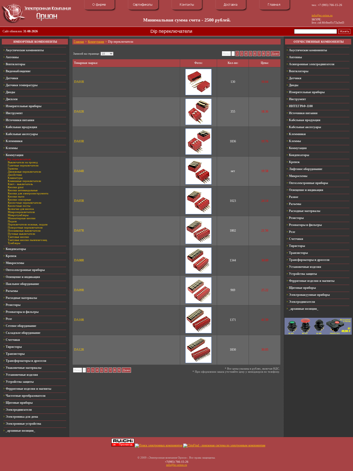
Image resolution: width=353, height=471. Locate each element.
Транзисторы (15, 354)
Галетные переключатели (23, 165)
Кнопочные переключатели (24, 202)
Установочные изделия (22, 375)
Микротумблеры (18, 215)
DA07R (79, 230)
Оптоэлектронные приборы (25, 270)
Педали (12, 221)
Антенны (12, 57)
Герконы (13, 168)
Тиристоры (14, 347)
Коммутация (15, 155)
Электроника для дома (22, 416)
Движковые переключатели (24, 171)
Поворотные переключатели (25, 227)
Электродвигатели (19, 409)
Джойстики (15, 174)
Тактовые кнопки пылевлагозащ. (28, 239)
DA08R (79, 260)
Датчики (12, 78)
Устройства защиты (20, 382)
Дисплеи (12, 99)
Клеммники (14, 141)
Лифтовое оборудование (305, 169)
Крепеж (11, 256)
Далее (275, 53)
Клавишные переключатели (24, 180)
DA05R (79, 201)
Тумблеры (14, 243)
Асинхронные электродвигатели (311, 64)
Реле (9, 319)
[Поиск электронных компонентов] (158, 445)
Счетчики (13, 340)
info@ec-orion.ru (322, 15)
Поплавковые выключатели (24, 230)
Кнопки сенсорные (19, 199)
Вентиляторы (15, 64)
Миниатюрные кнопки (21, 218)
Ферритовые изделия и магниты (28, 389)
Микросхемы (15, 263)
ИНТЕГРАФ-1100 (301, 106)
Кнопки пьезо (16, 196)
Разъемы (12, 291)
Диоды (10, 92)
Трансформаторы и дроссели (26, 361)
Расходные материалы (21, 298)
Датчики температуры (21, 85)
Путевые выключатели (21, 233)
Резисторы (13, 305)
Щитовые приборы (19, 402)
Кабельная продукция (21, 127)
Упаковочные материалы (23, 368)
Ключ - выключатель (20, 184)
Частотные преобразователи (25, 396)
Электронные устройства (23, 423)
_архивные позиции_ (20, 430)
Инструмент (14, 113)
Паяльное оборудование (22, 284)
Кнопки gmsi (16, 187)
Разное (293, 197)
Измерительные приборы (23, 106)
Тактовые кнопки (18, 236)
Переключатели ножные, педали (28, 224)
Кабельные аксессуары (22, 134)
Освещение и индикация (23, 277)
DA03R (79, 141)
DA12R (79, 349)
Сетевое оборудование (21, 326)
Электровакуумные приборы (309, 295)
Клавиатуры (15, 177)
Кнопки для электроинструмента (28, 193)
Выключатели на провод (23, 162)
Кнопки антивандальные (23, 190)
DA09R (79, 290)
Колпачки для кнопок (21, 208)
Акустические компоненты (25, 50)
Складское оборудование (23, 333)
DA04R (79, 171)
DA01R (79, 82)
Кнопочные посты (19, 205)
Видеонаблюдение (18, 71)
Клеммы (12, 148)
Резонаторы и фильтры (22, 312)
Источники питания (20, 120)
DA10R (79, 320)
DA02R (79, 111)
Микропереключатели (21, 212)
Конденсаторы (16, 249)
